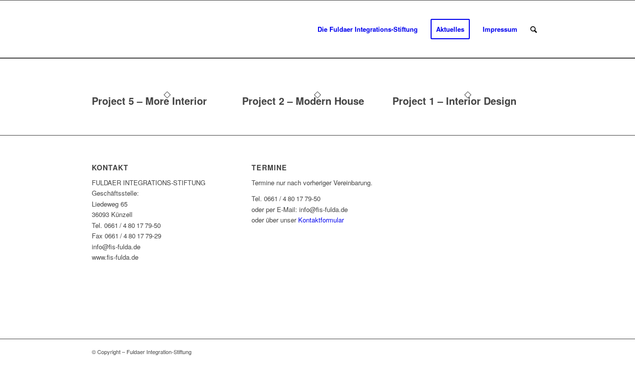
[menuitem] (367, 29)
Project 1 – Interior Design (454, 100)
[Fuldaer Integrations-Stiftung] (166, 29)
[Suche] (533, 29)
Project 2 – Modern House (303, 100)
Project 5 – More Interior (149, 100)
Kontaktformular (321, 219)
